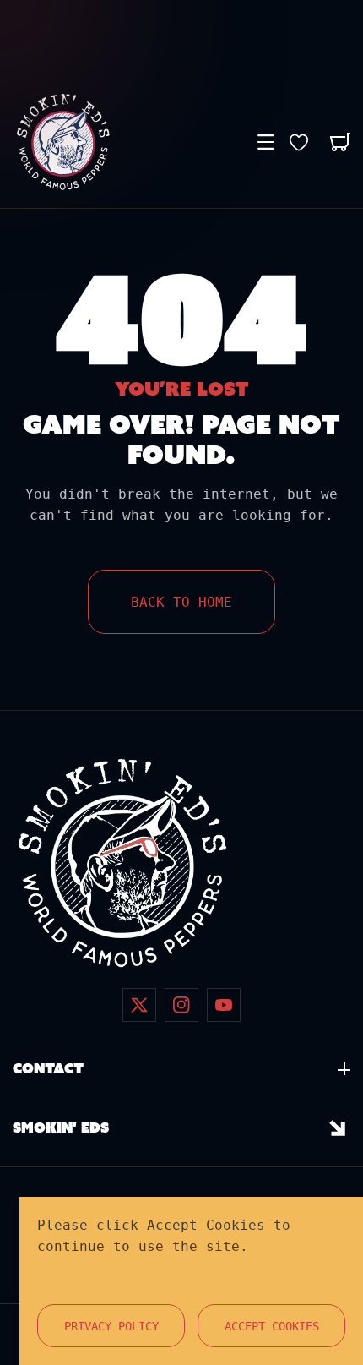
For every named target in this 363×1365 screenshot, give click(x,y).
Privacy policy (111, 1326)
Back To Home (181, 602)
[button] (266, 142)
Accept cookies (272, 1326)
